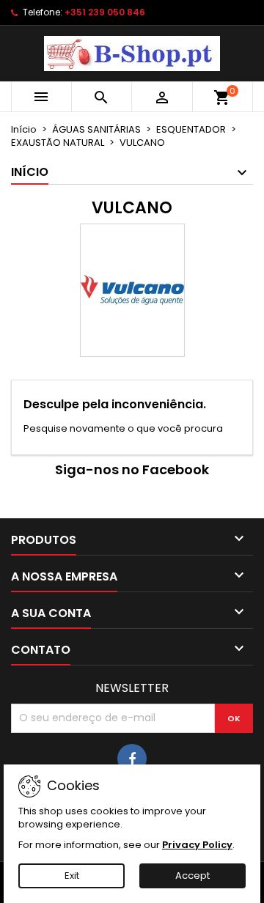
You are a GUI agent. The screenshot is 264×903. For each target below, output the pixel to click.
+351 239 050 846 (105, 12)
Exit (72, 875)
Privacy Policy (197, 845)
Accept (192, 875)
